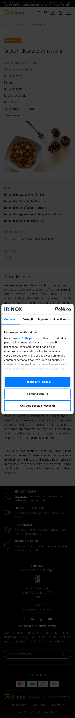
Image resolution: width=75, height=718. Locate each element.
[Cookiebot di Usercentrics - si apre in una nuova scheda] (55, 309)
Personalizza (35, 393)
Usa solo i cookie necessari (37, 405)
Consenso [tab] (10, 319)
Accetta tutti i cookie (38, 381)
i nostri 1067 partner (25, 337)
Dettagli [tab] (28, 319)
